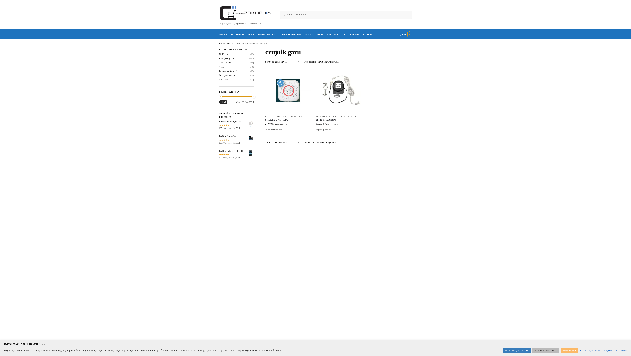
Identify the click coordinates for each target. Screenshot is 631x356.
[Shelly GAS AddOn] (338, 90)
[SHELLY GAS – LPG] (288, 90)
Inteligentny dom (286, 116)
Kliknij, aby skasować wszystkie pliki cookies (603, 350)
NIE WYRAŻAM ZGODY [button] (545, 350)
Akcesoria (321, 116)
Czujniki (270, 116)
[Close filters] (255, 50)
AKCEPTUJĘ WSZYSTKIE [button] (517, 350)
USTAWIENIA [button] (569, 350)
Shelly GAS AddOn (326, 120)
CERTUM (223, 54)
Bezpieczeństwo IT (228, 71)
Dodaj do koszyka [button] (288, 135)
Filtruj (223, 102)
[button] (405, 34)
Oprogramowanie (227, 75)
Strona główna (226, 43)
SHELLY (301, 116)
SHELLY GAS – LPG (277, 120)
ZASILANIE (225, 62)
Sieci (221, 67)
